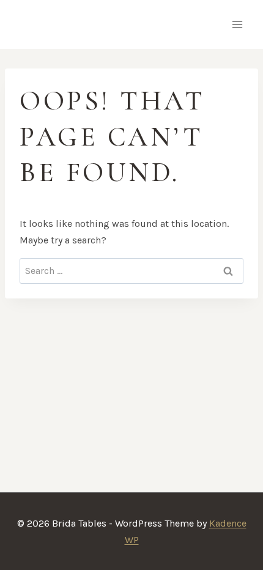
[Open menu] (237, 24)
